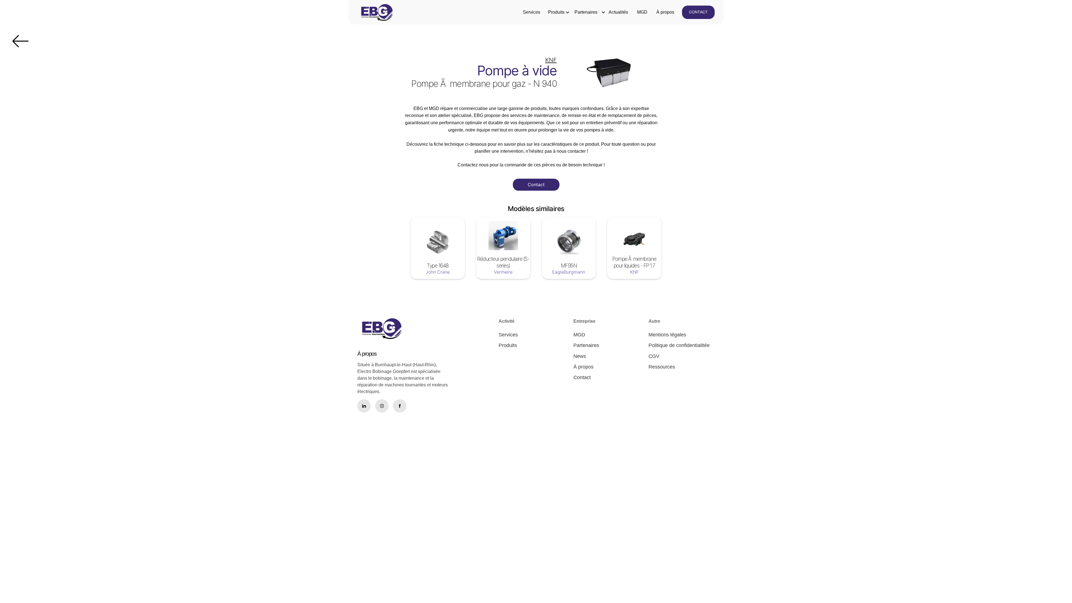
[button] (556, 12)
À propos (665, 12)
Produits (556, 12)
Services (531, 12)
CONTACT (698, 12)
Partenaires (586, 12)
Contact (536, 184)
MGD (642, 12)
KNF (551, 59)
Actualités (618, 12)
